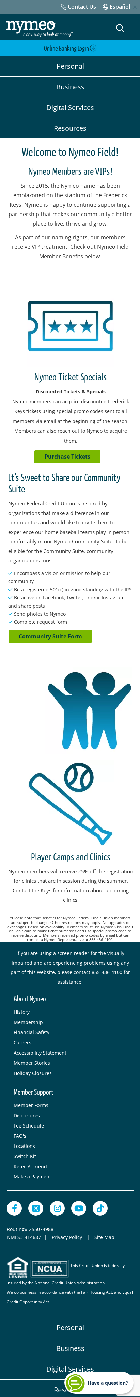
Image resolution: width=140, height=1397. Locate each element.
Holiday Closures (33, 1073)
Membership (28, 1022)
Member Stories (32, 1063)
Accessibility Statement (40, 1052)
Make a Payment (32, 1176)
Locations (24, 1146)
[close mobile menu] (135, 7)
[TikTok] (100, 1208)
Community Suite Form (50, 636)
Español (119, 7)
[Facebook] (14, 1208)
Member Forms (31, 1105)
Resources (70, 128)
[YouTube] (78, 1208)
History (22, 1012)
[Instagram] (57, 1208)
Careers (22, 1042)
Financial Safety (31, 1032)
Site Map (104, 1237)
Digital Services (70, 107)
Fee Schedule (29, 1125)
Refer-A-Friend (30, 1166)
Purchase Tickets (67, 456)
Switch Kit (25, 1156)
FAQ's (20, 1136)
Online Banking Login (67, 48)
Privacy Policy (67, 1237)
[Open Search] (120, 28)
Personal (70, 66)
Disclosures (27, 1115)
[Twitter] (35, 1208)
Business (70, 86)
